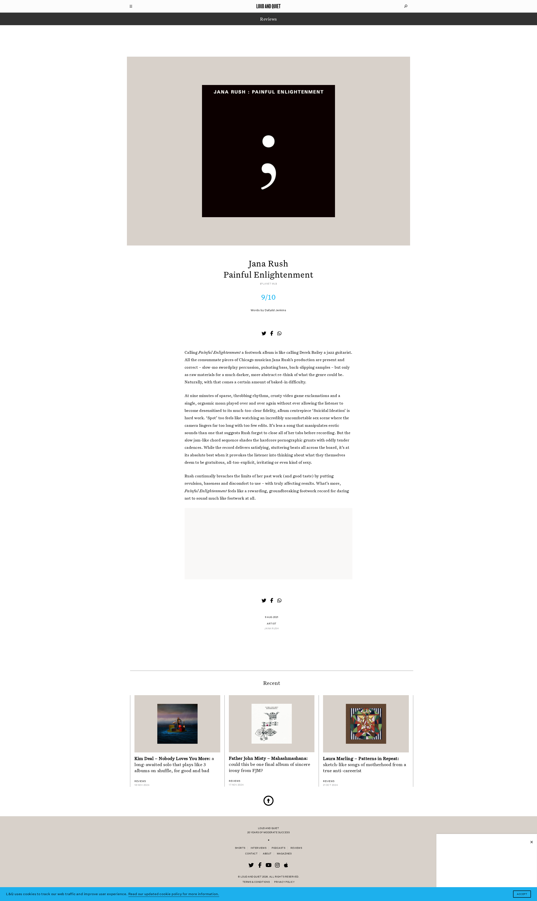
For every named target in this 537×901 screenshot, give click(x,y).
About (267, 853)
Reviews (296, 848)
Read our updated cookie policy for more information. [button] (173, 894)
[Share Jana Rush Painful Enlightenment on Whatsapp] (279, 333)
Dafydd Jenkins (275, 310)
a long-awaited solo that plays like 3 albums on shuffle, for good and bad (174, 764)
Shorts (240, 848)
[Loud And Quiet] (268, 6)
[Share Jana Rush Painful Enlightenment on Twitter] (264, 334)
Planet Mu (268, 283)
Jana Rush (271, 628)
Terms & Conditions (256, 882)
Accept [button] (522, 894)
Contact (251, 853)
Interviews (258, 848)
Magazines (284, 853)
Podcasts (278, 848)
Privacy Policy (284, 882)
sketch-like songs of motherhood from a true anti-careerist (364, 764)
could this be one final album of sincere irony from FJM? (269, 764)
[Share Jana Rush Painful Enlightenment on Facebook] (272, 334)
